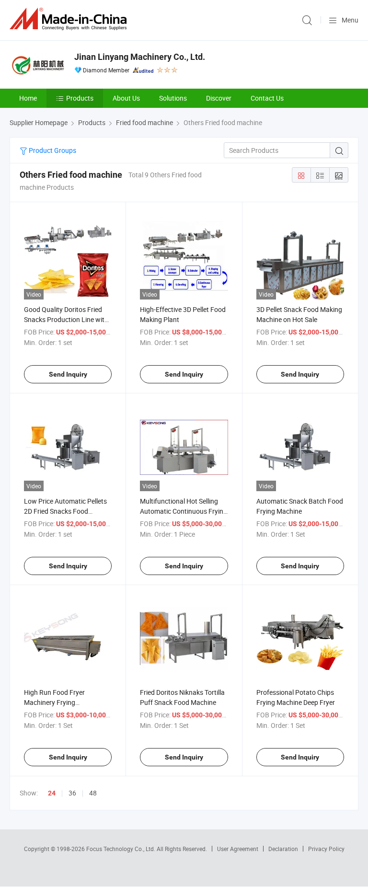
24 (52, 793)
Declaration (283, 848)
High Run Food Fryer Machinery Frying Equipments (54, 702)
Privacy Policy (326, 848)
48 (93, 792)
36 (72, 792)
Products (79, 98)
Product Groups (51, 150)
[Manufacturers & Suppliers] (70, 19)
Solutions (173, 98)
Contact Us (267, 98)
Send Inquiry (68, 374)
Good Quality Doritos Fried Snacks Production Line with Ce (66, 319)
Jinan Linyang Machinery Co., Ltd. (139, 57)
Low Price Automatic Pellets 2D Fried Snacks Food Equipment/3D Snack (65, 511)
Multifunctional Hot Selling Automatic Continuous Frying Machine (183, 511)
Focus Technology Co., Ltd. (121, 848)
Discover (218, 98)
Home (28, 98)
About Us (126, 98)
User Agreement (237, 848)
